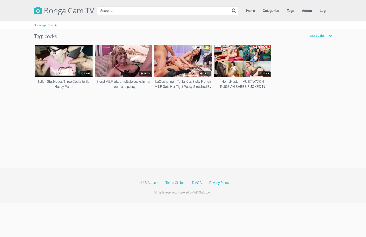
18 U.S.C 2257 (147, 182)
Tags (290, 10)
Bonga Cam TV (68, 10)
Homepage (40, 25)
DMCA (197, 182)
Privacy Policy (219, 182)
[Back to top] (354, 223)
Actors (307, 10)
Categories (271, 10)
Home (250, 10)
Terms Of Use (174, 182)
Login (324, 10)
